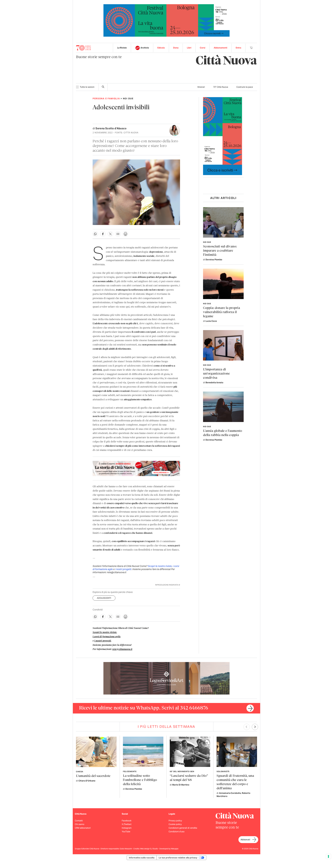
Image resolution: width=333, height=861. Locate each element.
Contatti (79, 820)
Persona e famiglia (106, 98)
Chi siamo (79, 824)
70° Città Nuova (220, 87)
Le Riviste (122, 47)
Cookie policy (175, 824)
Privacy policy (175, 820)
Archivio (144, 47)
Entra (238, 47)
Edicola (161, 47)
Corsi (202, 47)
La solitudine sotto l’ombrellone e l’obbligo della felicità (140, 780)
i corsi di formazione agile (107, 636)
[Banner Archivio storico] (136, 468)
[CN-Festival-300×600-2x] (222, 136)
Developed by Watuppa (168, 848)
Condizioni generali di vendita (183, 828)
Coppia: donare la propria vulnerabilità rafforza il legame (221, 312)
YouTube (126, 831)
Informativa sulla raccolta (141, 857)
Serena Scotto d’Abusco (110, 128)
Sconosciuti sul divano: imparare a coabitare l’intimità (220, 251)
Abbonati (245, 839)
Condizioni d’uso (176, 831)
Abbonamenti (220, 47)
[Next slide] (255, 727)
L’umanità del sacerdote (93, 776)
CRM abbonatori (83, 828)
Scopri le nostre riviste (160, 566)
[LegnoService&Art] (166, 678)
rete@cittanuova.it (122, 649)
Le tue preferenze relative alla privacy (178, 857)
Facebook (126, 820)
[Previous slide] (247, 727)
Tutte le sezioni (87, 87)
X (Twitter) (126, 824)
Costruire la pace (244, 87)
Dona (175, 47)
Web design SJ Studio (149, 848)
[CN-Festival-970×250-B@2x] (166, 20)
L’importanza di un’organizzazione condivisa (216, 374)
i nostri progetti (123, 569)
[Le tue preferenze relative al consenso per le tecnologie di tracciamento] (328, 856)
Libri (189, 47)
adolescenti (104, 598)
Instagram (127, 828)
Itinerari (201, 87)
